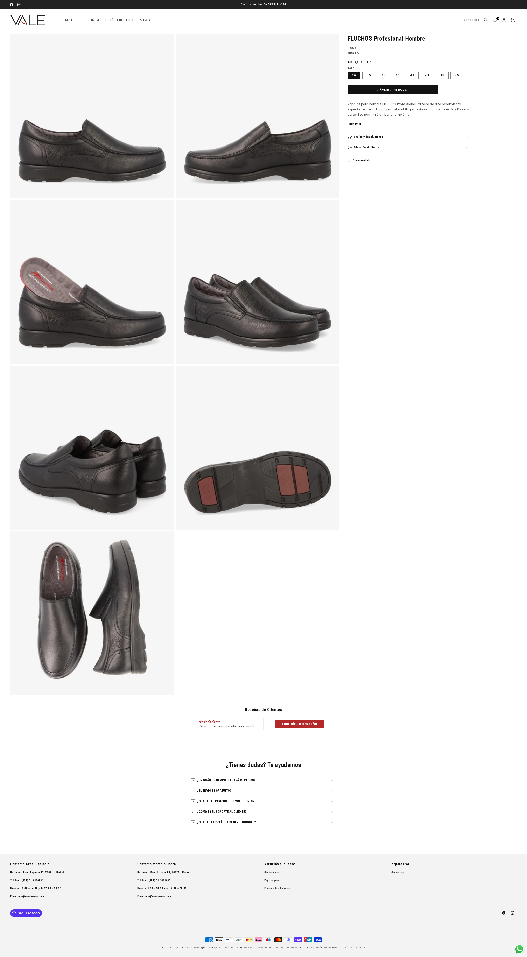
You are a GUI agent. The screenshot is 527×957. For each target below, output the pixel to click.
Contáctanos (271, 872)
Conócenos (397, 872)
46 (457, 75)
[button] (71, 20)
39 (354, 75)
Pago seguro (271, 880)
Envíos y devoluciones (277, 887)
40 (369, 75)
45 (442, 75)
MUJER (70, 20)
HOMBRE (94, 20)
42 (397, 75)
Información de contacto (323, 947)
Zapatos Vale (181, 947)
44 (427, 75)
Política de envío (354, 947)
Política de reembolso (289, 947)
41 (383, 75)
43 (412, 75)
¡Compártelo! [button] (362, 160)
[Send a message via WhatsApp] (519, 949)
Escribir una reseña (299, 724)
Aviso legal (264, 947)
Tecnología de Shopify (205, 947)
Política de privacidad (238, 947)
